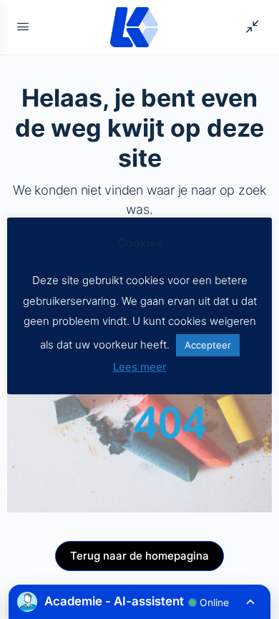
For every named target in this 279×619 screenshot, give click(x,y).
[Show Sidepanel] (249, 27)
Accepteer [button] (208, 345)
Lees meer (140, 367)
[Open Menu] (22, 26)
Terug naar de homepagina (139, 555)
